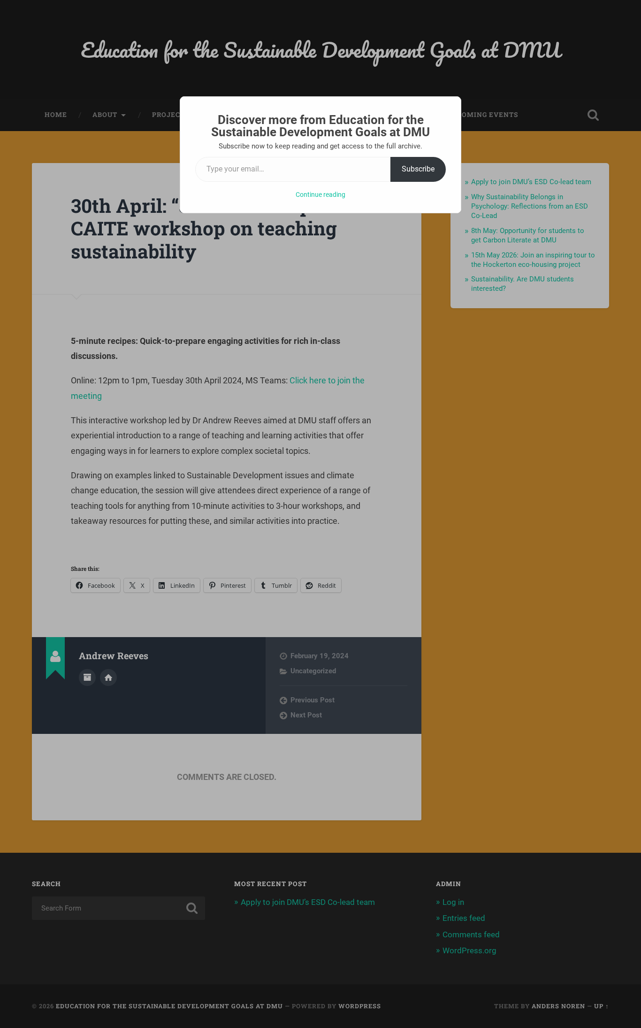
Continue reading (320, 194)
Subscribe (418, 168)
